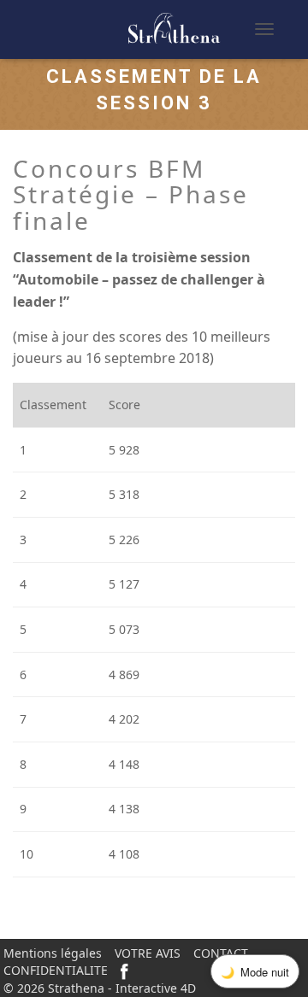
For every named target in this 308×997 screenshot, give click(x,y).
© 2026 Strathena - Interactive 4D (99, 988)
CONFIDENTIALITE (55, 970)
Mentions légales (52, 953)
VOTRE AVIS (148, 953)
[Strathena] (123, 29)
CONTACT (220, 953)
